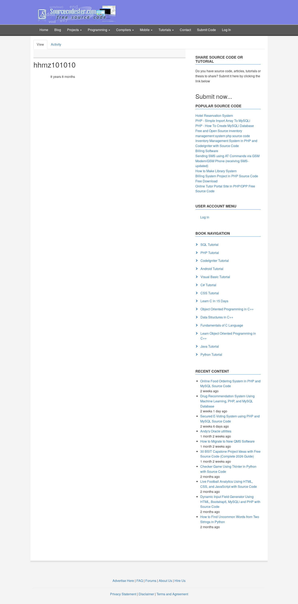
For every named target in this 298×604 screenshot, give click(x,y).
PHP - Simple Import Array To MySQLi (222, 120)
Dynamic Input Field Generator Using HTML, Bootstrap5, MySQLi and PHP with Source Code (230, 501)
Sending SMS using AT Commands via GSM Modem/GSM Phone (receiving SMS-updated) (227, 161)
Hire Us (179, 580)
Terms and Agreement (172, 594)
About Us (165, 580)
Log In (226, 29)
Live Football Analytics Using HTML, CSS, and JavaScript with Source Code (228, 484)
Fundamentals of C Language (221, 325)
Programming (98, 29)
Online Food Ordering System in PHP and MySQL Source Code (230, 383)
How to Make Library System (216, 171)
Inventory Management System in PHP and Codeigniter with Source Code (226, 143)
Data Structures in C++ (216, 317)
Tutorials (165, 29)
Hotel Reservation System (214, 115)
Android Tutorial (211, 268)
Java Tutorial (209, 346)
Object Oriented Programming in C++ (227, 309)
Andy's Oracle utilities (215, 431)
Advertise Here (123, 580)
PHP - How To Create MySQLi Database (224, 125)
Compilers (124, 29)
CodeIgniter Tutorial (214, 260)
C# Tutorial (208, 285)
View (40, 44)
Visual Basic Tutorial (215, 276)
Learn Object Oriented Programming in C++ (228, 336)
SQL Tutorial (209, 244)
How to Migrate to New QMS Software (227, 441)
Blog (57, 29)
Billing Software (206, 150)
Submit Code (206, 29)
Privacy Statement (123, 594)
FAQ (139, 580)
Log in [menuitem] (204, 217)
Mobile (145, 29)
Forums (150, 580)
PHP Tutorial (209, 252)
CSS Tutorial (209, 293)
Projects (73, 29)
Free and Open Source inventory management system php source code (222, 133)
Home (44, 29)
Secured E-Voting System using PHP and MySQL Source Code (230, 418)
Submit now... (213, 96)
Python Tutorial (211, 354)
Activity (56, 44)
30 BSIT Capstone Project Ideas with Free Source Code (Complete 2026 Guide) (230, 454)
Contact (185, 29)
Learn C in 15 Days (214, 301)
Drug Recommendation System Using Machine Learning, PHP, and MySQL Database (227, 401)
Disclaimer (146, 594)
